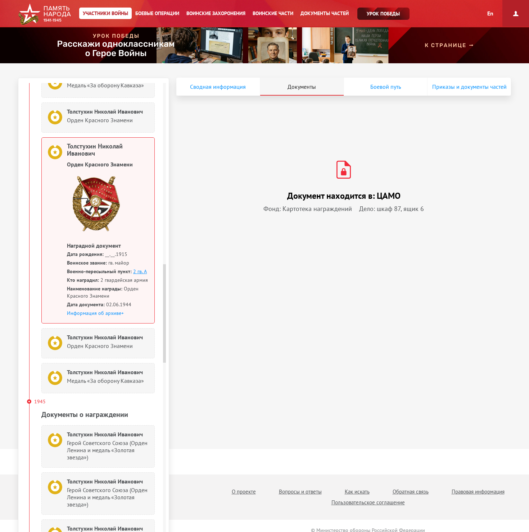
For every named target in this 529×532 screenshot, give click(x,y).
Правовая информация (478, 491)
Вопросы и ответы (300, 491)
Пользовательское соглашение (368, 502)
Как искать (357, 491)
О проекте (244, 491)
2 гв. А (140, 271)
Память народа (44, 14)
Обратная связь (411, 491)
